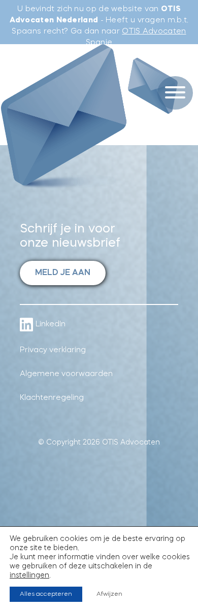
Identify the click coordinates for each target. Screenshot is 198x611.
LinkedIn (50, 324)
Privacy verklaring (53, 350)
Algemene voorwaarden (66, 374)
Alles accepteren (46, 594)
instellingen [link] (29, 575)
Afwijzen (109, 594)
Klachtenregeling (52, 398)
